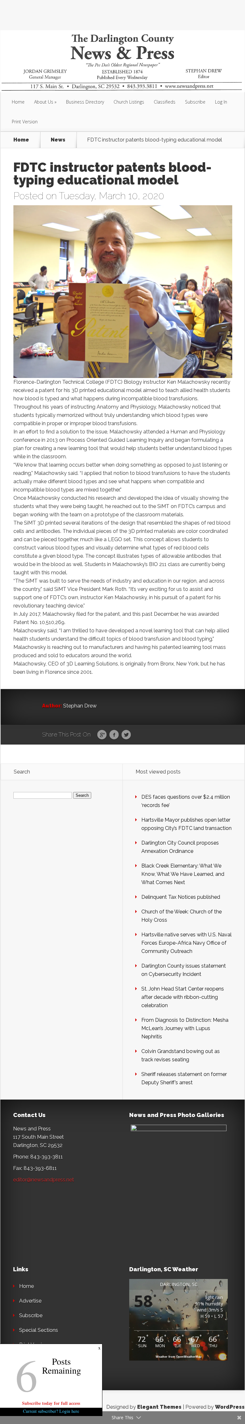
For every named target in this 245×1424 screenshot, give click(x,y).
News (58, 139)
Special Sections (38, 1330)
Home (18, 102)
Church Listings (129, 102)
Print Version (25, 122)
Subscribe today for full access (51, 1403)
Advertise (30, 1301)
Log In (221, 102)
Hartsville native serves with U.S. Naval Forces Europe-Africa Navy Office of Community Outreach (186, 943)
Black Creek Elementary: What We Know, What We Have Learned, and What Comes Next (182, 874)
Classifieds (164, 102)
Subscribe (195, 102)
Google (102, 735)
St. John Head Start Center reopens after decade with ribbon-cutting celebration (182, 997)
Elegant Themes (159, 1407)
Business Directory (85, 102)
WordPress (230, 1407)
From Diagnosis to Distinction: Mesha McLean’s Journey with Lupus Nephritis (184, 1028)
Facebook (114, 735)
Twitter (126, 735)
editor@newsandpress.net (43, 1180)
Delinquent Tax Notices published (180, 897)
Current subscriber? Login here (51, 1411)
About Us (43, 102)
